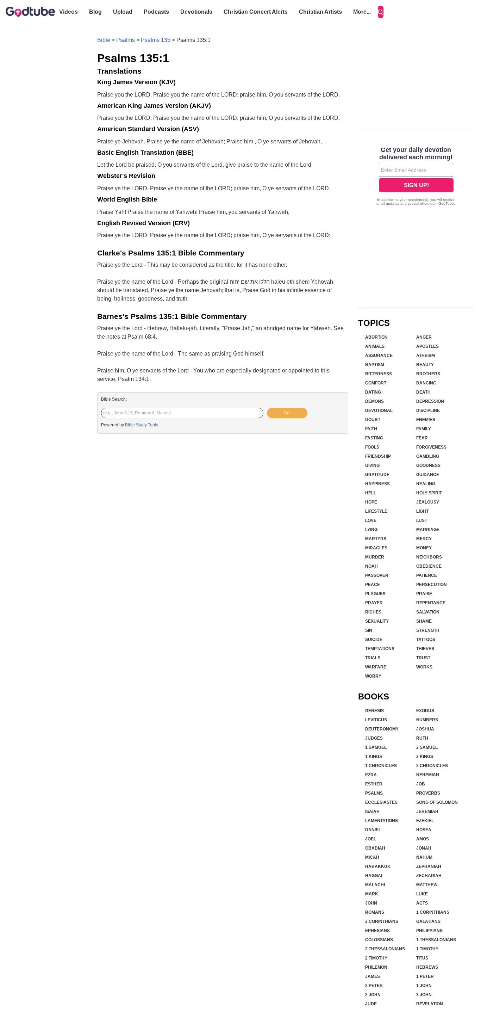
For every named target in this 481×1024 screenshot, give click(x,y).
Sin (368, 630)
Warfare (375, 667)
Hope (371, 502)
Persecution (431, 584)
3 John (424, 994)
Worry (373, 676)
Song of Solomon (437, 802)
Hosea (423, 829)
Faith (371, 428)
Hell (370, 493)
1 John (424, 985)
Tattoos (425, 639)
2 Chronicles (432, 765)
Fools (372, 447)
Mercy (424, 538)
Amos (422, 839)
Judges (374, 738)
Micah (372, 857)
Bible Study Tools (141, 424)
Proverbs (428, 793)
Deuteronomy (382, 729)
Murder (374, 557)
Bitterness (378, 373)
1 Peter (425, 976)
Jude (371, 1003)
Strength (427, 630)
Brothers (428, 373)
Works (424, 667)
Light (422, 511)
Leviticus (376, 719)
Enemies (425, 419)
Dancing (426, 383)
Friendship (378, 456)
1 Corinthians (432, 912)
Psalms (125, 40)
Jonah (423, 848)
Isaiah (372, 811)
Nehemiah (427, 774)
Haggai (373, 875)
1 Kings (373, 756)
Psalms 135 (155, 40)
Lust (421, 520)
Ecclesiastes (381, 802)
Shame (424, 621)
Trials (372, 657)
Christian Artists (320, 12)
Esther (373, 784)
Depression (430, 401)
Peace (372, 584)
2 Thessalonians (385, 948)
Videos (68, 12)
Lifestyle (376, 511)
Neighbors (429, 557)
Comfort (375, 383)
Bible (103, 40)
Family (423, 428)
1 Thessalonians (436, 939)
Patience (426, 575)
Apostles (427, 346)
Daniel (373, 829)
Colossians (379, 939)
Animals (375, 346)
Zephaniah (428, 866)
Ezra (371, 774)
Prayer (374, 602)
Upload (122, 12)
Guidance (427, 474)
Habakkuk (378, 866)
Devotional (379, 410)
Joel (370, 839)
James (372, 976)
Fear (422, 438)
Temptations (379, 648)
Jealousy (427, 502)
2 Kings (424, 756)
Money (424, 547)
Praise (424, 593)
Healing (425, 483)
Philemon (376, 967)
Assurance (379, 355)
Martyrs (375, 538)
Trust (423, 657)
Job (420, 784)
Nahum (424, 857)
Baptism (374, 364)
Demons (374, 401)
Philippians (429, 930)
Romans (374, 912)
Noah (371, 566)
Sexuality (377, 621)
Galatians (428, 921)
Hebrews (427, 967)
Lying (371, 529)
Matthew (426, 884)
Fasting (374, 438)
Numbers (427, 719)
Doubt (372, 419)
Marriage (427, 529)
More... (362, 12)
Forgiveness (431, 447)
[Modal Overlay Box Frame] (416, 177)
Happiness (377, 483)
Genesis (374, 710)
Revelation (429, 1003)
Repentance (430, 602)
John (371, 903)
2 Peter (374, 985)
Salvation (427, 612)
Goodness (428, 465)
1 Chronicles (381, 765)
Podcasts (156, 12)
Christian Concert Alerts (256, 12)
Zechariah (429, 875)
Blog (95, 12)
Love (370, 520)
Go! (287, 413)
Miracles (376, 547)
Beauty (425, 364)
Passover (376, 575)
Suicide (373, 639)
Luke (422, 894)
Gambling (427, 456)
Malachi (375, 884)
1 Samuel (376, 747)
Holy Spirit (429, 493)
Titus (422, 958)
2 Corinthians (381, 921)
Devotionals (196, 12)
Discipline (428, 410)
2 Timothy (376, 958)
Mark (371, 894)
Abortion (376, 337)
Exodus (425, 710)
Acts (422, 903)
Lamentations (381, 820)
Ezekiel (425, 820)
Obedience (429, 566)
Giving (372, 465)
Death (423, 392)
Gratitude (377, 474)
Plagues (375, 593)
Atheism (425, 355)
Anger (424, 337)
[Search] (380, 12)
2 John (373, 994)
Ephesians (377, 930)
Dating (373, 392)
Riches (373, 612)
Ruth (422, 738)
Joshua (425, 729)
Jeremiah (427, 811)
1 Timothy (427, 948)
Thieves (425, 648)
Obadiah (375, 848)
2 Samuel (427, 747)
